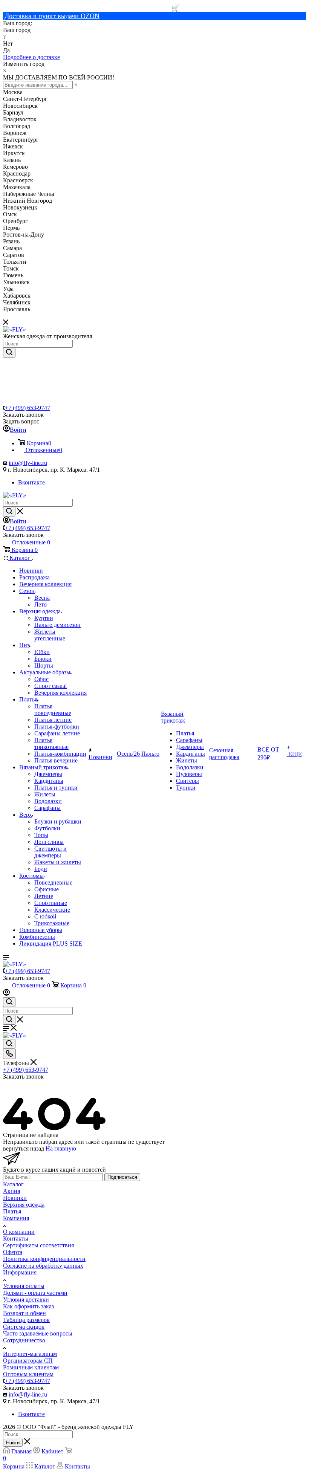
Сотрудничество (24, 1340)
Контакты (15, 1238)
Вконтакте (31, 482)
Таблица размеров (26, 1320)
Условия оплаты (23, 1286)
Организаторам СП (28, 1360)
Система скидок (23, 1326)
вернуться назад (23, 1148)
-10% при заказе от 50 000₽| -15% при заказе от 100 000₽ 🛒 (91, 8)
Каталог (13, 1184)
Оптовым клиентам (28, 1374)
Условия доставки (26, 1299)
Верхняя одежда (23, 1204)
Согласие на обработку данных (43, 1265)
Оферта (12, 1252)
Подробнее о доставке (31, 57)
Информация (20, 1272)
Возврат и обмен (24, 1313)
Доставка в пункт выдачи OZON (52, 16)
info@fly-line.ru (28, 463)
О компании (19, 1232)
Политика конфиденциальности (44, 1259)
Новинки (15, 1198)
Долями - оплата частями (35, 1293)
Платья (12, 1211)
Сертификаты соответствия (38, 1245)
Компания (16, 1218)
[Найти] (9, 353)
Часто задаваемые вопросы (37, 1333)
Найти (13, 1442)
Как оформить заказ (28, 1306)
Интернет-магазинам (30, 1354)
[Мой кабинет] (6, 993)
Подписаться (122, 1177)
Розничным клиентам (31, 1367)
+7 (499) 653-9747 (27, 408)
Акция (11, 1191)
